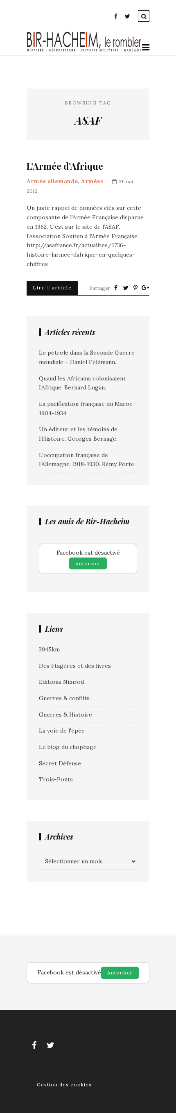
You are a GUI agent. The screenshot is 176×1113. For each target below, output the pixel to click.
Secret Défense (60, 763)
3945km (49, 649)
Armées (92, 181)
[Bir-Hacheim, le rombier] (84, 50)
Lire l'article (52, 288)
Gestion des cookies (64, 1084)
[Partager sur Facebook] (116, 288)
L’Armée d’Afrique (65, 166)
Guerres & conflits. (65, 698)
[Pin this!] (135, 288)
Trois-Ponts (56, 779)
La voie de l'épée (62, 730)
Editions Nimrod (61, 681)
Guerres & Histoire (65, 714)
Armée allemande (52, 181)
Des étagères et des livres (75, 665)
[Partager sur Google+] (145, 288)
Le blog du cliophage (68, 747)
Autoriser (88, 563)
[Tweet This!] (126, 288)
